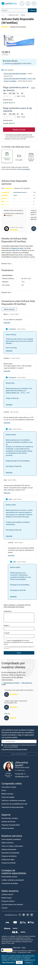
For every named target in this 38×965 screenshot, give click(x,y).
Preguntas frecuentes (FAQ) (10, 825)
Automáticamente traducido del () (13, 216)
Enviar (19, 653)
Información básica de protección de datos (14, 749)
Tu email (7, 633)
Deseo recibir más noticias (19, 754)
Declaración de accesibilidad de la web (14, 804)
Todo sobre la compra (8, 787)
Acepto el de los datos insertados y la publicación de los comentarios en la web (19, 644)
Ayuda (33, 88)
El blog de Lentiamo (8, 901)
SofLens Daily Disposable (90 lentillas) (15, 73)
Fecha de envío (7, 99)
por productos (25, 169)
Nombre (7, 625)
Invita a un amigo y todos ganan (12, 846)
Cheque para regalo (7, 859)
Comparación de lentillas (9, 883)
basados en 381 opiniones (18, 27)
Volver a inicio (16, 947)
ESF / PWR (12, 93)
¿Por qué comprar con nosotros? (12, 904)
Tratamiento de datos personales (12, 807)
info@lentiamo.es (21, 776)
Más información (8, 962)
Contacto (4, 908)
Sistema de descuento (8, 849)
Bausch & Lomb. (17, 248)
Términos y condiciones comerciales (13, 800)
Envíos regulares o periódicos (11, 839)
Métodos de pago (7, 794)
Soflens (23, 15)
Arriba (23, 947)
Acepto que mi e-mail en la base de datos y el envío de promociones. (20, 746)
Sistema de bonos (7, 843)
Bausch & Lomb (13, 15)
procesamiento (17, 640)
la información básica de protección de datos (20, 646)
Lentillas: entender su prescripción (12, 880)
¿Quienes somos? (7, 894)
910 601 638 (19, 774)
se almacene (14, 745)
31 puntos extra (15, 63)
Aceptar (19, 962)
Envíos (3, 790)
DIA (22, 93)
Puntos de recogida (7, 797)
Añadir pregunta (9, 309)
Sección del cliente (7, 828)
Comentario (8, 611)
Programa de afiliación (9, 856)
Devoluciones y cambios (9, 818)
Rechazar (29, 962)
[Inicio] (2, 15)
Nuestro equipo (6, 898)
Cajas (5, 93)
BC (18, 93)
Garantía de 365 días (8, 822)
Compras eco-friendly (8, 863)
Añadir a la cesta (19, 129)
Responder (7, 322)
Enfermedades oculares (9, 877)
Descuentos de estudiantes (10, 853)
